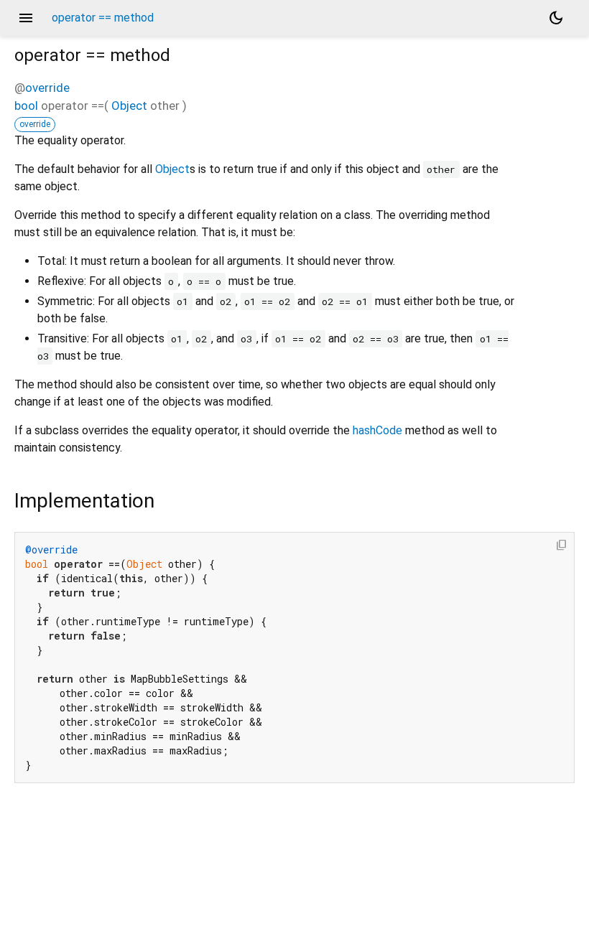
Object (129, 105)
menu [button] (25, 18)
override (47, 87)
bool (26, 105)
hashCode (377, 430)
